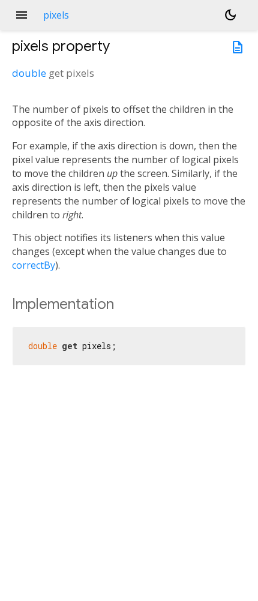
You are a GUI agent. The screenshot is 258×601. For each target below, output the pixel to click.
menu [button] (21, 15)
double (29, 73)
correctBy (33, 265)
